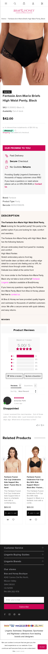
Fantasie (12, 197)
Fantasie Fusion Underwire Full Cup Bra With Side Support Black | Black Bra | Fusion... (35, 482)
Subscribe (24, 606)
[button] (24, 356)
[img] (24, 398)
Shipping (6, 132)
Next (45, 54)
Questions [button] (28, 385)
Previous (2, 54)
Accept (42, 647)
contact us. (15, 294)
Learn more (20, 651)
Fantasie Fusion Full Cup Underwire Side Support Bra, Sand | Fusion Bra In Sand (12, 482)
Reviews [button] (14, 385)
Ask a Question (34, 376)
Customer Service (13, 548)
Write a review (16, 376)
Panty (17, 201)
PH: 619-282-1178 (11, 591)
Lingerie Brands (12, 561)
